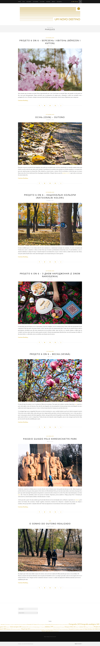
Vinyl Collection (56, 631)
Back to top (78, 643)
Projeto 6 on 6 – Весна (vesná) (50, 354)
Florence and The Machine (64, 624)
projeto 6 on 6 (65, 173)
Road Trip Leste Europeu (40, 629)
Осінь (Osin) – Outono (50, 117)
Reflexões (9, 629)
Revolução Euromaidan (17, 629)
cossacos (77, 500)
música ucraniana (57, 627)
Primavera (92, 627)
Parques (87, 627)
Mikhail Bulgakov (37, 627)
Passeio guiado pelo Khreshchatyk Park (50, 438)
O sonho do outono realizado (50, 523)
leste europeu (15, 627)
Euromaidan (49, 624)
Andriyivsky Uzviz (18, 624)
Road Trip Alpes (33, 629)
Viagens (48, 1)
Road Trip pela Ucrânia (49, 629)
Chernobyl (30, 624)
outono (82, 627)
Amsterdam (8, 624)
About (53, 1)
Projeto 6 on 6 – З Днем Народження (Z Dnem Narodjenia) (50, 275)
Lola (29, 627)
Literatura (25, 627)
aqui (76, 404)
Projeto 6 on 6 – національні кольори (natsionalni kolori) (50, 196)
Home (19, 1)
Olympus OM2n (70, 627)
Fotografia (74, 624)
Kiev (53, 37)
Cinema (36, 624)
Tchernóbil (72, 629)
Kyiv (24, 1)
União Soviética (90, 629)
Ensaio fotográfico (42, 624)
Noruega (62, 627)
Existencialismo (56, 624)
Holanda (29, 1)
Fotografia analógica (89, 624)
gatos (3, 627)
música (49, 626)
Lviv (32, 627)
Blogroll (59, 1)
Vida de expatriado (47, 631)
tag (61, 629)
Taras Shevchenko (65, 629)
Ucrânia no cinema (79, 629)
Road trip (25, 629)
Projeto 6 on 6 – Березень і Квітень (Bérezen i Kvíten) (50, 42)
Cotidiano (35, 1)
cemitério (24, 624)
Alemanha (3, 624)
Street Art (56, 629)
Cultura (42, 1)
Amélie (12, 624)
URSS (97, 629)
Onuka (77, 627)
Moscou (43, 627)
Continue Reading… (23, 100)
